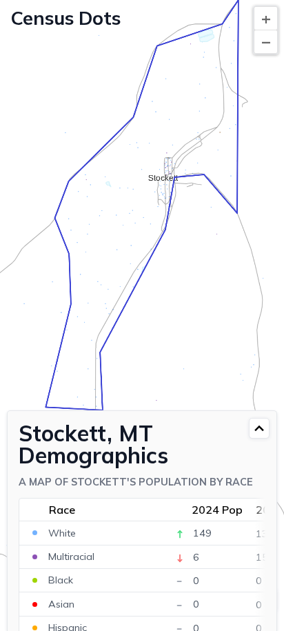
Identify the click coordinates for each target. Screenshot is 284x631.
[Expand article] (259, 428)
